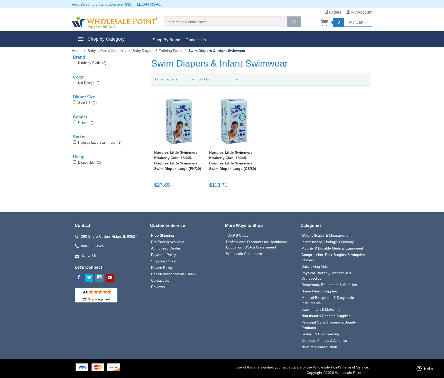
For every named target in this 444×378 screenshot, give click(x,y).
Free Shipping (162, 235)
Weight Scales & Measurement (326, 235)
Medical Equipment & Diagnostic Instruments (327, 300)
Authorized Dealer (165, 248)
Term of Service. (356, 367)
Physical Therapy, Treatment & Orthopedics (326, 275)
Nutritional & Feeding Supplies (325, 316)
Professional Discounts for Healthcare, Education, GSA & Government (257, 244)
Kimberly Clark (92, 63)
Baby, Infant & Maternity (320, 309)
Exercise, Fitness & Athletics (324, 340)
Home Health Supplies (319, 291)
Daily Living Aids (314, 266)
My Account (361, 12)
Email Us (89, 255)
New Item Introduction (319, 347)
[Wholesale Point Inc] (115, 22)
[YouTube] (110, 278)
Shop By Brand (166, 40)
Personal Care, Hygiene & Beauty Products (328, 325)
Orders (334, 12)
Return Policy (162, 267)
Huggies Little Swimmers (99, 142)
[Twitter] (89, 278)
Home (76, 51)
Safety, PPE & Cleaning (320, 334)
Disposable (89, 162)
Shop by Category (105, 39)
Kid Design (89, 83)
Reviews (158, 287)
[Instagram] (99, 278)
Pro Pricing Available (167, 242)
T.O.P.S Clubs (237, 235)
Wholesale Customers (244, 254)
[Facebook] (79, 278)
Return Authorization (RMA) (173, 274)
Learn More (149, 4)
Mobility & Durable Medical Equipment (332, 248)
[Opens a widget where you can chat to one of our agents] (425, 369)
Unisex (86, 123)
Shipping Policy (163, 261)
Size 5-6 (87, 103)
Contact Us (196, 40)
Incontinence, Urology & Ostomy (327, 242)
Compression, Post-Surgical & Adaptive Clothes (333, 257)
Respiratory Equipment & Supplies (329, 285)
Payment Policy (163, 255)
